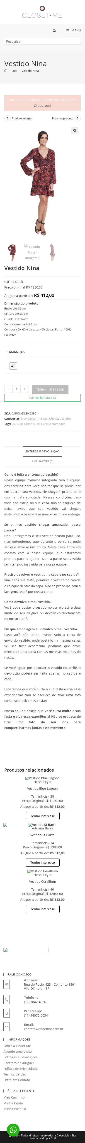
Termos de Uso (14, 1074)
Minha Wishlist (14, 1109)
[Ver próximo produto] (77, 118)
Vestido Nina (30, 71)
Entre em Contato (16, 1080)
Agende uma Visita (17, 1051)
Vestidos (65, 419)
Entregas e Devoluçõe (19, 1057)
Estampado (58, 424)
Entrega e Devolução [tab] (42, 451)
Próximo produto (62, 118)
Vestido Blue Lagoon (42, 788)
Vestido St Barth (42, 835)
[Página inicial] (5, 71)
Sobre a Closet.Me (17, 1046)
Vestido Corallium (42, 881)
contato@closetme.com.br (43, 1029)
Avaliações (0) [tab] (42, 461)
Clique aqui (42, 105)
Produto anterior (22, 118)
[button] (74, 130)
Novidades (28, 419)
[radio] (13, 366)
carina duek (32, 424)
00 (13, 424)
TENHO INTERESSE (50, 389)
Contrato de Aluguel (18, 1063)
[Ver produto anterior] (7, 118)
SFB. (53, 1138)
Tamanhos (16, 352)
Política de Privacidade (20, 1068)
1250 (19, 424)
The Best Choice (47, 419)
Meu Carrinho (13, 1097)
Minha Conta (13, 1103)
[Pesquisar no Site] (42, 43)
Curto (45, 424)
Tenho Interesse (42, 816)
